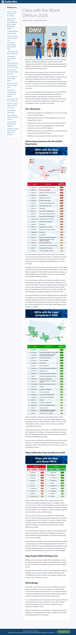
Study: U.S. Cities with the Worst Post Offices (12, 14)
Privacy (16, 632)
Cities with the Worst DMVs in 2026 (11, 58)
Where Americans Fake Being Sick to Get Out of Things (12, 65)
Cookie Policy (31, 632)
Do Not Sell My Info (63, 631)
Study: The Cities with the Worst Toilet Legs (12, 124)
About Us (10, 632)
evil (41, 575)
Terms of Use (22, 632)
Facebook (44, 632)
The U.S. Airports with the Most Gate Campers (12, 117)
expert (35, 575)
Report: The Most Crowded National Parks (12, 38)
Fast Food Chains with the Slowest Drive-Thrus (12, 106)
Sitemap (38, 632)
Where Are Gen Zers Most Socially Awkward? (12, 72)
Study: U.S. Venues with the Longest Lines (12, 85)
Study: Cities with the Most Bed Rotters (12, 78)
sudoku (61, 81)
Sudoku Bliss (11, 1)
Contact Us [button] (51, 632)
